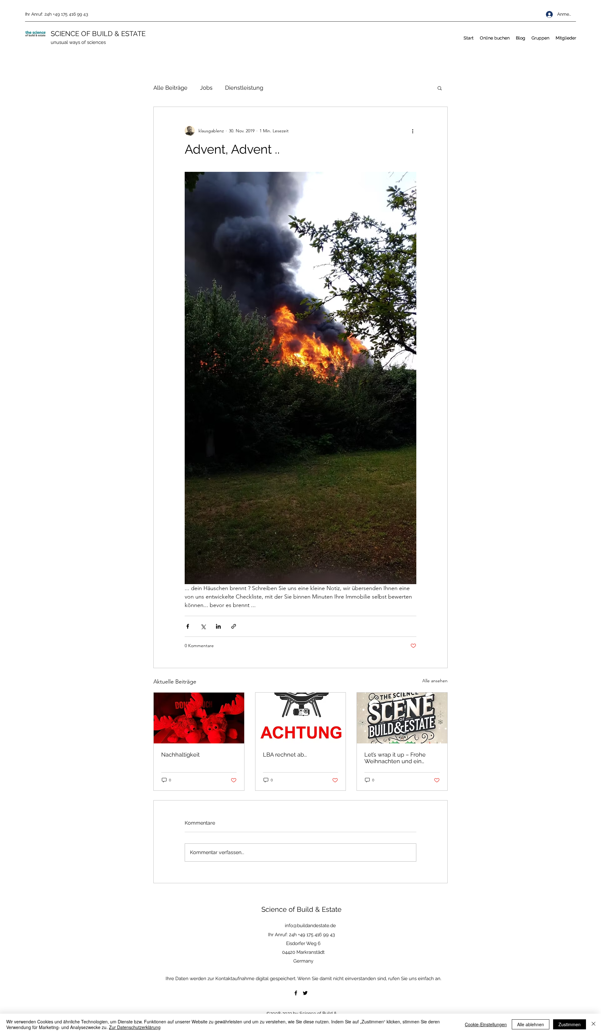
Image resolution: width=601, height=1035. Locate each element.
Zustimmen (569, 1024)
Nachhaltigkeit (180, 754)
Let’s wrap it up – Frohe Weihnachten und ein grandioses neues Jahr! (395, 757)
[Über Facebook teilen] (188, 626)
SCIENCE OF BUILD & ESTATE (98, 33)
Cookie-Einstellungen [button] (486, 1024)
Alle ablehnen (530, 1024)
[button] (440, 87)
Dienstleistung (244, 87)
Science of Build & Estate (301, 909)
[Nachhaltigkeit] (199, 718)
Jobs (206, 87)
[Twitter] (305, 993)
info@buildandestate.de (310, 925)
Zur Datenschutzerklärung (135, 1027)
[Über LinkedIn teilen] (218, 626)
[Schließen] (593, 1024)
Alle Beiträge (170, 87)
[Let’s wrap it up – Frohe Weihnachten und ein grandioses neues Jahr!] (402, 718)
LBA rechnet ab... (285, 754)
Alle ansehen (435, 681)
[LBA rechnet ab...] (300, 718)
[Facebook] (296, 993)
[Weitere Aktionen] (412, 131)
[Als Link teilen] (234, 626)
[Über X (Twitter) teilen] (203, 626)
